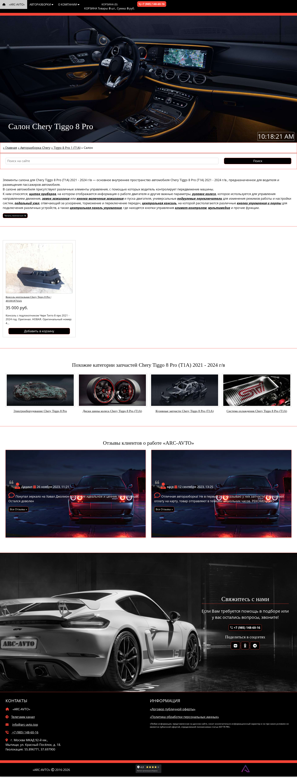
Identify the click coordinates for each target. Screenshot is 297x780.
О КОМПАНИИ (68, 4)
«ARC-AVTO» (16, 4)
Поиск (257, 161)
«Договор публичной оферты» (172, 709)
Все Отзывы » (18, 509)
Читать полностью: (14, 215)
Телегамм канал (23, 717)
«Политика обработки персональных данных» (184, 717)
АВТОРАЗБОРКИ (41, 4)
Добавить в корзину (39, 331)
